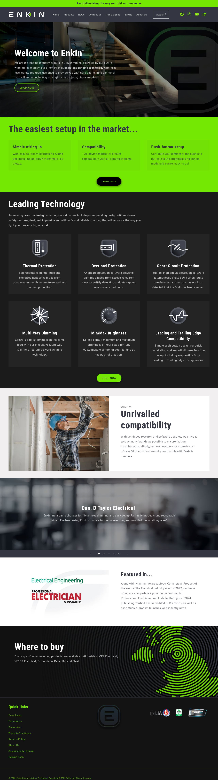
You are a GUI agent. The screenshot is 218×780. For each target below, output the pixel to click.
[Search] (165, 14)
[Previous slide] (90, 553)
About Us (14, 745)
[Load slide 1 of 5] (98, 553)
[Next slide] (127, 553)
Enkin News (15, 721)
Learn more (109, 181)
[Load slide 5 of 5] (119, 553)
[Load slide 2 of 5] (103, 553)
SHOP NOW (27, 87)
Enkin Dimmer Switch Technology (32, 778)
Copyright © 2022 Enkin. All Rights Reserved (70, 778)
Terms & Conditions (20, 733)
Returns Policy (17, 739)
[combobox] (161, 15)
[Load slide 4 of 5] (114, 553)
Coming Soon (16, 757)
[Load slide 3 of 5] (109, 553)
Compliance (15, 715)
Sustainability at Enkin (21, 751)
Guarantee (15, 727)
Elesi (76, 661)
